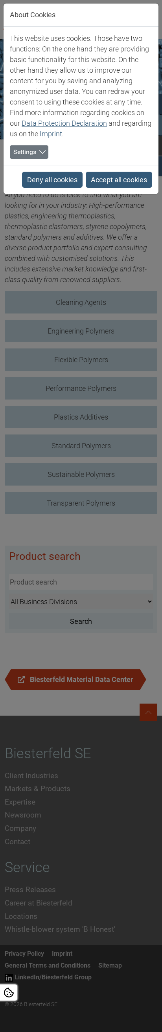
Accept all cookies (119, 180)
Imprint (51, 134)
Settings (24, 152)
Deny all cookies (52, 180)
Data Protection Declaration (64, 123)
